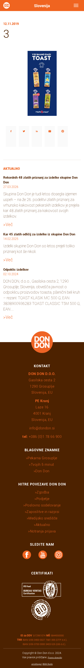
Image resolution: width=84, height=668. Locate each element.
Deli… (6, 119)
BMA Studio (48, 664)
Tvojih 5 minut (42, 465)
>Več (8, 224)
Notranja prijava (43, 531)
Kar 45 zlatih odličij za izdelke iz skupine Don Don (39, 234)
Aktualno (43, 525)
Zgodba (43, 492)
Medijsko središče (43, 518)
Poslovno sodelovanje (43, 505)
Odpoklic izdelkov (16, 270)
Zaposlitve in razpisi (42, 512)
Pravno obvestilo (55, 658)
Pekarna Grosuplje (42, 458)
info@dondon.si (42, 428)
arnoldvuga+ (36, 664)
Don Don (42, 471)
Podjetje (43, 499)
